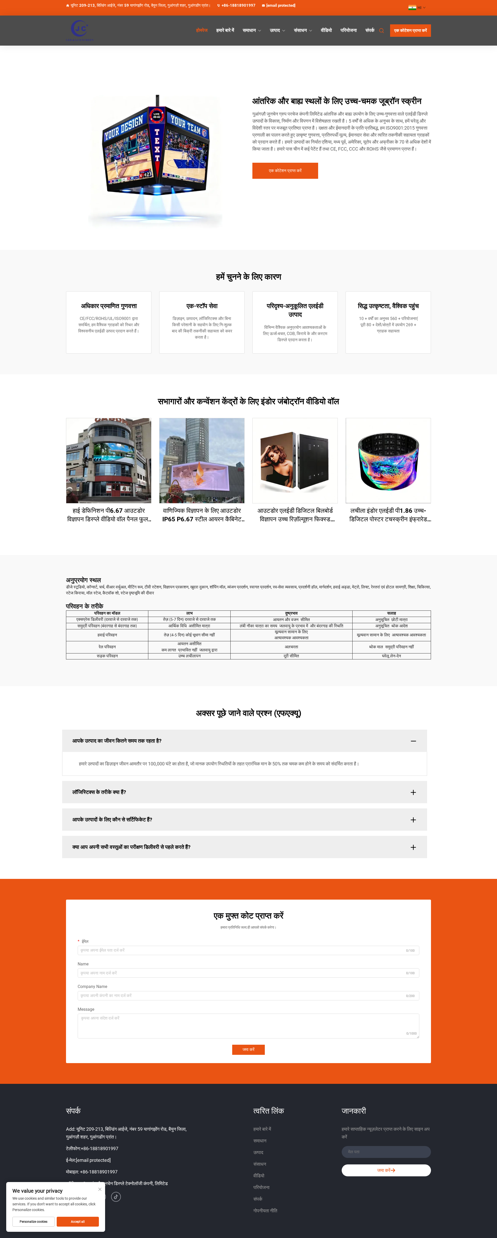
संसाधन (300, 30)
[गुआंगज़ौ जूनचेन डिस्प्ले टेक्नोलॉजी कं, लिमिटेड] (93, 30)
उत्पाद (275, 30)
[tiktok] (116, 1197)
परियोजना (349, 30)
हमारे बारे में (225, 30)
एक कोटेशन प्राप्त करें (410, 30)
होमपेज (202, 30)
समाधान (249, 30)
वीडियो (326, 30)
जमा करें (248, 1049)
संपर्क (370, 30)
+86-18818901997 (238, 5)
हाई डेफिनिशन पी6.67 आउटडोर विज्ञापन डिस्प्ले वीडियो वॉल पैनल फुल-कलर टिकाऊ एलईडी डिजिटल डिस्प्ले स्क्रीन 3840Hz (108, 515)
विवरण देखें (109, 460)
